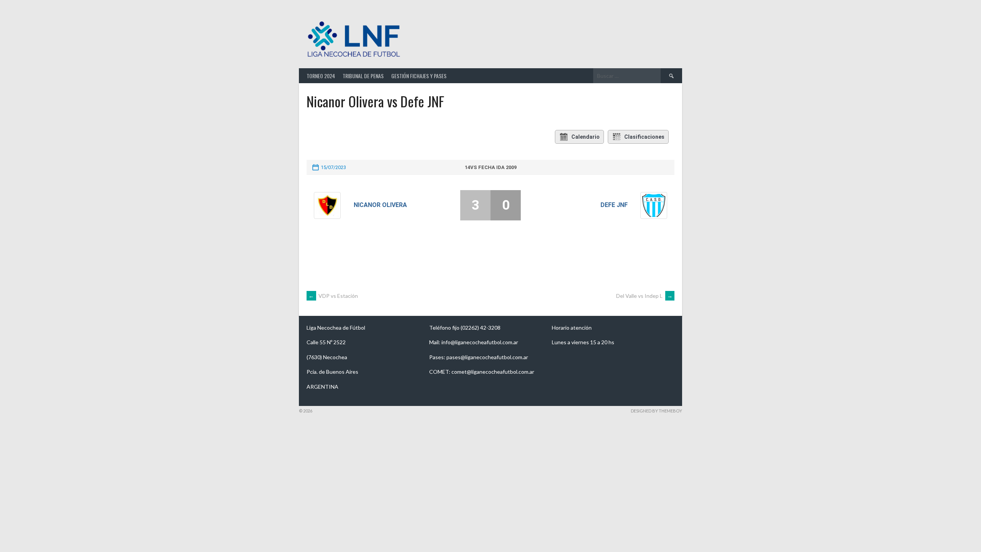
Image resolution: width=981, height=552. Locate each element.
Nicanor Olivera (380, 205)
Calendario (585, 137)
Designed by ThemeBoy (656, 410)
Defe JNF (614, 205)
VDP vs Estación (333, 295)
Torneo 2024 (321, 76)
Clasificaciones (644, 137)
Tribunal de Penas (363, 76)
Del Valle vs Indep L (644, 295)
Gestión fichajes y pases (418, 76)
